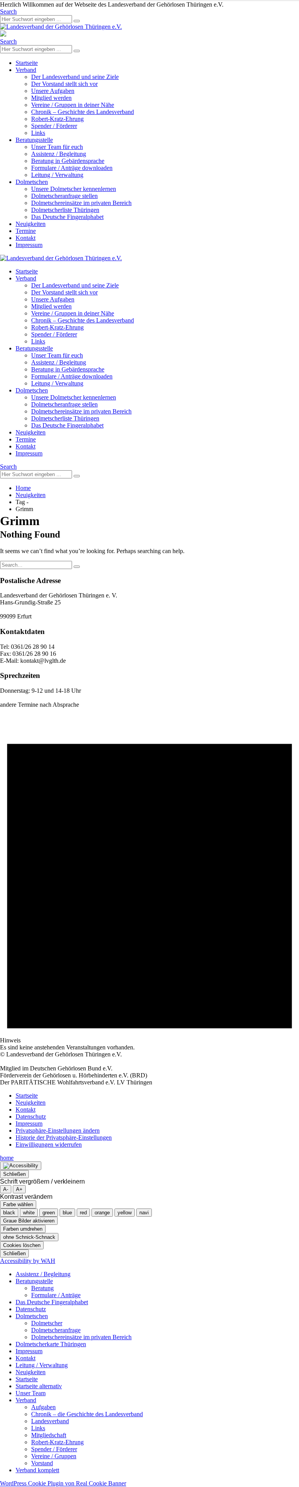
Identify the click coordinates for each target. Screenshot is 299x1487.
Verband (26, 70)
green (48, 1213)
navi (144, 1213)
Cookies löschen (21, 1245)
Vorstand (42, 1463)
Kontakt (25, 238)
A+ (19, 1189)
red (83, 1213)
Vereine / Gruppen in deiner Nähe (72, 105)
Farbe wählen (18, 1204)
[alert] (149, 879)
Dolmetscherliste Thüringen (65, 210)
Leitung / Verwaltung (57, 175)
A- (5, 1189)
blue (67, 1213)
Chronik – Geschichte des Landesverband (82, 112)
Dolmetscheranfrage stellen (64, 196)
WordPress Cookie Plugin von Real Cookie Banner (63, 1483)
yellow (125, 1213)
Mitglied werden (51, 98)
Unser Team (31, 1393)
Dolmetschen (32, 182)
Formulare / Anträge (56, 1295)
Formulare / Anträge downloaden (72, 168)
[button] (8, 11)
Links (38, 133)
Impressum (29, 245)
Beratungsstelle (34, 140)
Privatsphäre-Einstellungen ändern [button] (58, 1130)
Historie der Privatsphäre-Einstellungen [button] (64, 1137)
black (9, 1213)
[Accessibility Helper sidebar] (20, 1165)
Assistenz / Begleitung (58, 154)
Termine (26, 231)
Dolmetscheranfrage (56, 1330)
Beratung (42, 1288)
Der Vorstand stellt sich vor (64, 84)
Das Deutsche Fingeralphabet (67, 217)
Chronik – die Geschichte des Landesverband (87, 1414)
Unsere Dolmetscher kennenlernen (73, 189)
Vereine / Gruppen (53, 1456)
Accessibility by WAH (27, 1261)
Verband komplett (37, 1470)
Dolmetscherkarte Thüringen (51, 1344)
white (29, 1213)
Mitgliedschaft (48, 1435)
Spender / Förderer (54, 126)
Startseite (27, 63)
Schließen (14, 1174)
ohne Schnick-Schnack (29, 1237)
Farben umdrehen (22, 1229)
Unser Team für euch (57, 147)
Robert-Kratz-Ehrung (57, 119)
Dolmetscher (46, 1323)
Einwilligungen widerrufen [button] (49, 1144)
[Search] (77, 21)
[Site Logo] (61, 26)
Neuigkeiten (31, 224)
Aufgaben (43, 1407)
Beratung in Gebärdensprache (67, 161)
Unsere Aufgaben (52, 91)
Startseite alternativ (39, 1386)
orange (102, 1213)
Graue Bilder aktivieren (29, 1221)
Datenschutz (31, 1116)
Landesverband (50, 1421)
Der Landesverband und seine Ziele (75, 77)
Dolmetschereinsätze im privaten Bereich (81, 203)
